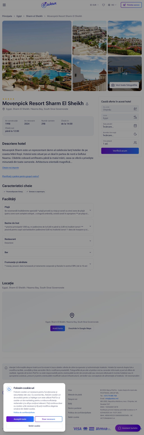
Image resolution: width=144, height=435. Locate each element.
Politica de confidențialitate (24, 412)
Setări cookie (34, 426)
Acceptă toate (20, 419)
